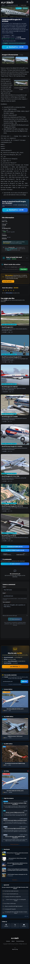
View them (23, 269)
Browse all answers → (15, 844)
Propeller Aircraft (23, 5)
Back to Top (15, 949)
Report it (9, 250)
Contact (8, 941)
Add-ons (3, 5)
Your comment (7, 602)
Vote (4, 916)
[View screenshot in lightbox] (26, 15)
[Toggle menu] (27, 2)
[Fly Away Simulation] (13, 1)
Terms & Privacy (20, 941)
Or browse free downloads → (15, 669)
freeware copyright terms (11, 248)
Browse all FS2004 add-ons (15, 546)
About (13, 941)
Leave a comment (16, 563)
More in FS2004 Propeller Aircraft (15, 550)
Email (4, 593)
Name (4, 587)
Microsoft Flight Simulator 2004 (12, 5)
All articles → (15, 879)
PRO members (6, 243)
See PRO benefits (7, 281)
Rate (13, 35)
